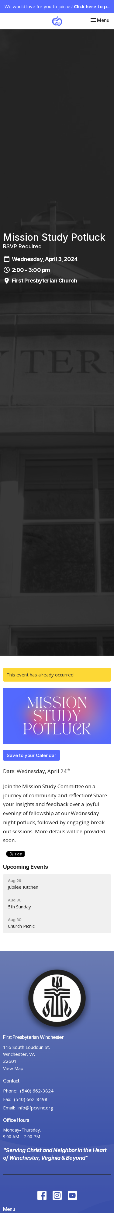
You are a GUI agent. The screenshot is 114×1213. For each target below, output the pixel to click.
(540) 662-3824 (37, 1091)
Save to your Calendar (31, 755)
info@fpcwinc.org (35, 1108)
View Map (13, 1068)
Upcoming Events (25, 867)
